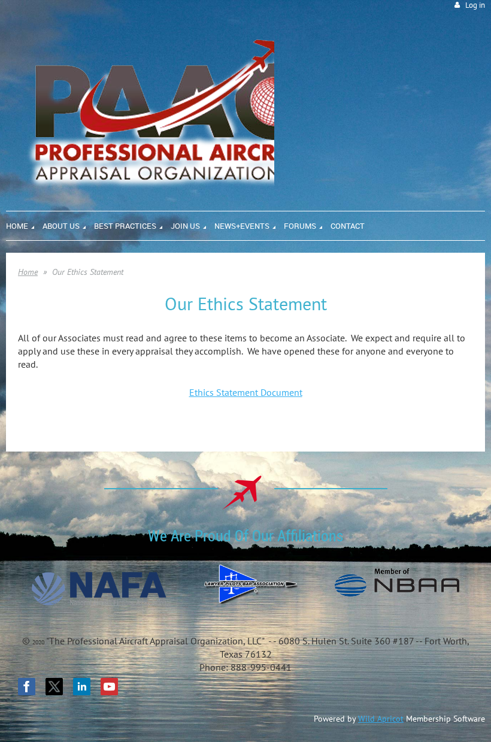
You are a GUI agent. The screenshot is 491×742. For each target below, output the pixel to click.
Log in (475, 5)
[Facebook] (26, 686)
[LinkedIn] (81, 686)
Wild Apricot (381, 718)
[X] (54, 686)
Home (28, 271)
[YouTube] (109, 686)
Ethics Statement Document (245, 392)
